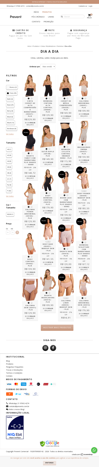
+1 (31, 98)
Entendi (49, 463)
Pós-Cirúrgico (38, 17)
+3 (67, 249)
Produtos (47, 12)
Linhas (51, 17)
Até (12, 229)
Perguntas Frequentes (14, 367)
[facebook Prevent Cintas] (53, 348)
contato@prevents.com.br (35, 6)
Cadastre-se (83, 6)
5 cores (84, 191)
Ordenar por (34, 66)
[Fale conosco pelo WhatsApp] (94, 450)
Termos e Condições (14, 373)
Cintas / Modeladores (48, 46)
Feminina (60, 46)
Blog (8, 361)
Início (36, 12)
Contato (36, 21)
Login (90, 6)
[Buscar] (61, 16)
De (7, 229)
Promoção (48, 21)
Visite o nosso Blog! (16, 409)
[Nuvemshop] (82, 455)
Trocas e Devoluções (14, 370)
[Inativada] (49, 427)
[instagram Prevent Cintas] (45, 348)
